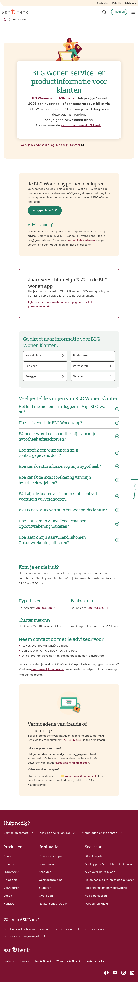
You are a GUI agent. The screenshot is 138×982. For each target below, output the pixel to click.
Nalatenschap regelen (53, 903)
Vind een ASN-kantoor (55, 833)
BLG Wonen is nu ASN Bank (52, 98)
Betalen (9, 864)
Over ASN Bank (42, 961)
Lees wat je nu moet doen (72, 762)
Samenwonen (48, 864)
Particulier (102, 3)
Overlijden (46, 895)
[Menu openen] (133, 12)
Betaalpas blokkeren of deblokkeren (109, 880)
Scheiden (45, 872)
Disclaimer (9, 961)
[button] (45, 355)
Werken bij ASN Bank (68, 961)
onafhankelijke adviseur (47, 669)
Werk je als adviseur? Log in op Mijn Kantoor (50, 145)
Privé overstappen (51, 856)
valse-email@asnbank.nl (80, 776)
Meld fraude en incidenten (100, 833)
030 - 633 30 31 (97, 608)
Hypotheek (11, 872)
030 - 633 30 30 (45, 608)
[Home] (15, 12)
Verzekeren (11, 887)
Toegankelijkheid (96, 903)
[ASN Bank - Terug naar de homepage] (17, 951)
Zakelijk (116, 3)
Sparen (8, 856)
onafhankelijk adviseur (81, 240)
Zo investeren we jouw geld (22, 936)
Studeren (45, 887)
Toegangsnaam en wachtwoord (106, 887)
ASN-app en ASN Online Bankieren (108, 864)
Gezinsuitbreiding (51, 880)
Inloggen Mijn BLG (44, 210)
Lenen (8, 895)
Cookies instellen (95, 961)
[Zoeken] (104, 12)
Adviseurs (130, 3)
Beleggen (10, 880)
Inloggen (119, 11)
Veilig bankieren (96, 895)
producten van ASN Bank (81, 125)
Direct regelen (94, 856)
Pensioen (10, 903)
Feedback (134, 492)
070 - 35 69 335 (71, 740)
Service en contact (16, 833)
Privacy (24, 961)
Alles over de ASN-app (100, 872)
